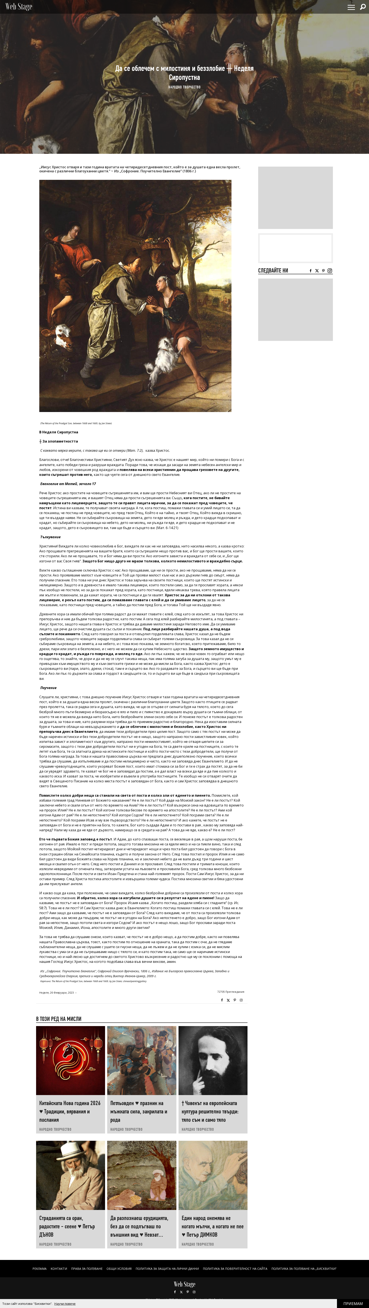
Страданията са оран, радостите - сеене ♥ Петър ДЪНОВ (67, 1226)
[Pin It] (234, 1000)
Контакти (59, 1269)
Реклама (39, 1269)
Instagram (241, 1000)
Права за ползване (86, 1269)
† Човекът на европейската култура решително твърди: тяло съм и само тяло (210, 1111)
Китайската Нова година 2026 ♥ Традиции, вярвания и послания (70, 1111)
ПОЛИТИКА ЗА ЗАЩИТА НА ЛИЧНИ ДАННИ (167, 1269)
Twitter (228, 1000)
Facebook (222, 1000)
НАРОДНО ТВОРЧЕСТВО (184, 87)
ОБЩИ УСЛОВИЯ (119, 1269)
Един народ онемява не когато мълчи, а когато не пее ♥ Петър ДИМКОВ (213, 1226)
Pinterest (187, 1292)
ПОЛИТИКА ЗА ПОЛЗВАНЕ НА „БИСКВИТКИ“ (304, 1269)
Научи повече (65, 1303)
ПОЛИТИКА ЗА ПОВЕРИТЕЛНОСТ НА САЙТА (235, 1269)
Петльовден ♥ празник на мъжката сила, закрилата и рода (138, 1111)
